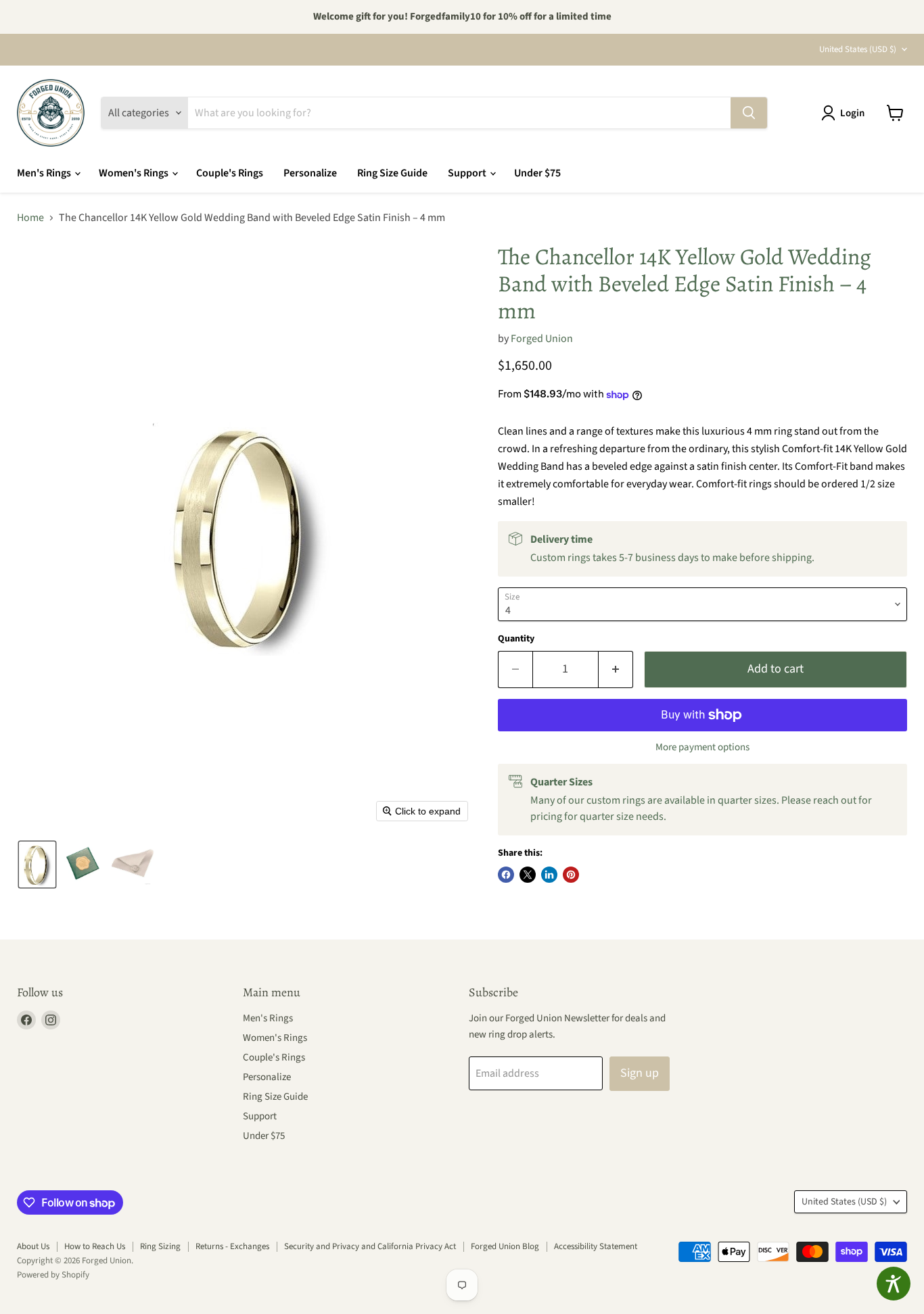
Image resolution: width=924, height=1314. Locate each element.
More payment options (702, 747)
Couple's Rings (229, 173)
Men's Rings (45, 173)
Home (30, 218)
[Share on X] (527, 875)
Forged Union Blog (505, 1246)
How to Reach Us (94, 1246)
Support (468, 173)
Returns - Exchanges (232, 1246)
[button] (845, 113)
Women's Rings (134, 173)
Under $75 (537, 173)
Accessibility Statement (595, 1246)
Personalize (310, 173)
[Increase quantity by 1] (616, 669)
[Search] (749, 112)
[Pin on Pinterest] (571, 875)
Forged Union (542, 338)
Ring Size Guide (392, 173)
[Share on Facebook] (506, 875)
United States (857, 49)
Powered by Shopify (53, 1275)
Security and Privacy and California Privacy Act (370, 1246)
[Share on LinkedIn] (549, 875)
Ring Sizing (160, 1246)
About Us (33, 1246)
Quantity (516, 638)
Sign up (639, 1073)
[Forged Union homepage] (51, 113)
